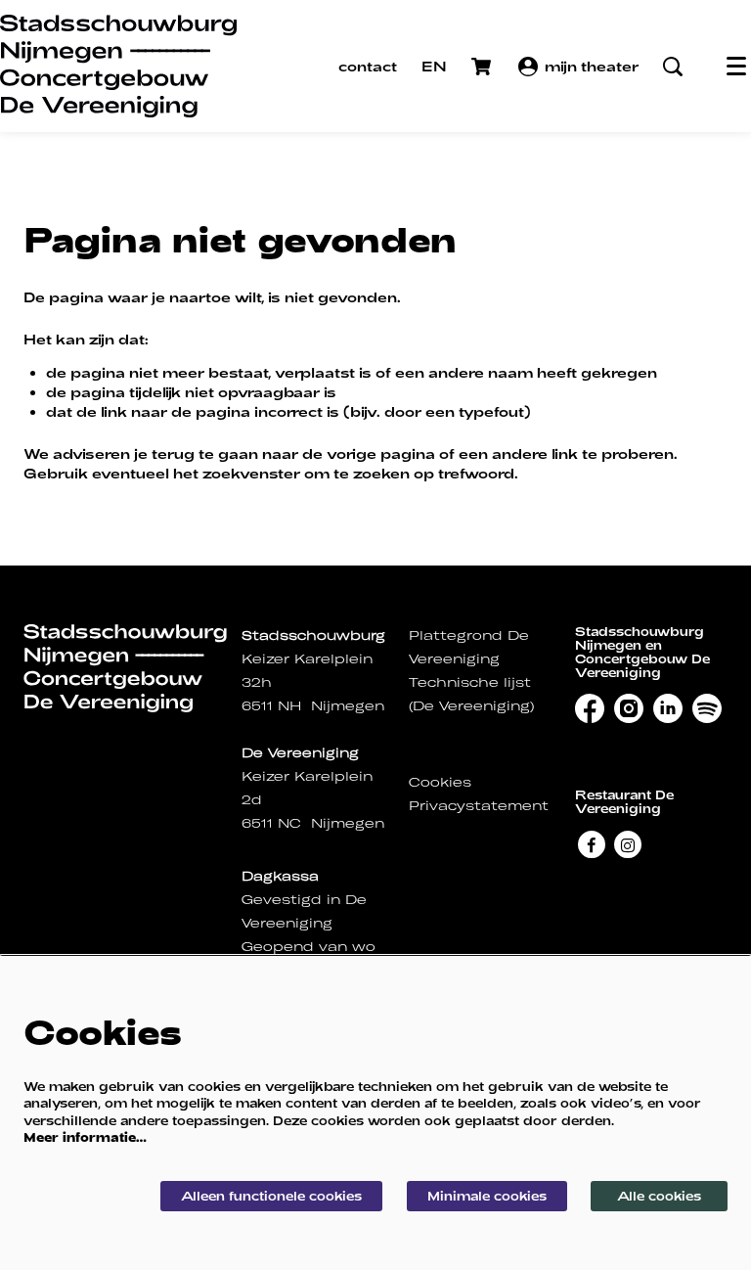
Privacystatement (479, 805)
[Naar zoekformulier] (672, 66)
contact (367, 66)
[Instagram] (628, 844)
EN (434, 66)
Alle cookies (659, 1195)
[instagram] (628, 708)
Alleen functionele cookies (271, 1195)
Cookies (440, 782)
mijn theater (592, 66)
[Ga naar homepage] (118, 66)
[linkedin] (668, 708)
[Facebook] (591, 844)
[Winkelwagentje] (483, 66)
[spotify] (707, 708)
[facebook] (589, 708)
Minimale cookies (487, 1195)
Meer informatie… (85, 1137)
